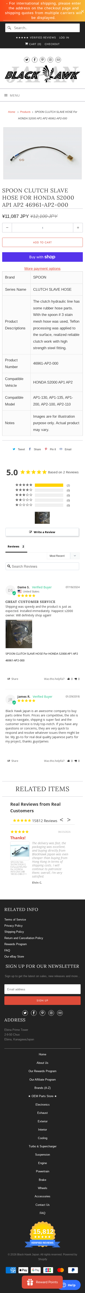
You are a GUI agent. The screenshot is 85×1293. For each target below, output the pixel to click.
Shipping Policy (14, 931)
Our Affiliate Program (42, 1079)
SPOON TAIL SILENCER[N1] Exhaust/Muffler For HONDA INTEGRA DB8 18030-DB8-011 (18, 868)
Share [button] (14, 679)
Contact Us (43, 1204)
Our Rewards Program (42, 1071)
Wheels (42, 1188)
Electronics (43, 1104)
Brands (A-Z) (42, 1087)
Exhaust (42, 1112)
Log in (64, 38)
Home (42, 1054)
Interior (42, 1129)
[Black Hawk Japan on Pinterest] (42, 60)
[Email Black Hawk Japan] (58, 60)
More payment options (42, 269)
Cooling (42, 1138)
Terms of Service (15, 919)
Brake (42, 1179)
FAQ (7, 950)
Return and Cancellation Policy (23, 938)
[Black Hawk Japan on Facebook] (34, 60)
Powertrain (42, 1171)
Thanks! (18, 837)
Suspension (42, 1154)
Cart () (34, 44)
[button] (69, 679)
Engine (42, 1163)
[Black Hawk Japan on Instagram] (50, 60)
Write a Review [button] (44, 532)
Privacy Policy (13, 925)
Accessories (42, 1196)
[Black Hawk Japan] (42, 75)
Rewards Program (15, 944)
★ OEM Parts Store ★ (42, 1096)
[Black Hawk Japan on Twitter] (27, 60)
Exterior (43, 1121)
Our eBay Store (14, 956)
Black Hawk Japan (28, 1254)
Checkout (52, 44)
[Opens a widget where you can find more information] (69, 1285)
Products (25, 111)
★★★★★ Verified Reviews (36, 38)
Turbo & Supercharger (42, 1146)
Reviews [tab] (13, 546)
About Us (42, 1062)
